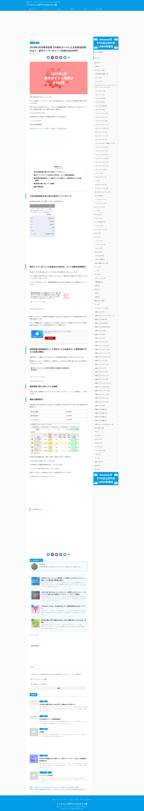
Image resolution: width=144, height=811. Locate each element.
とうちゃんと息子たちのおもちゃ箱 (41, 5)
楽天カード (41, 282)
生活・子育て (99, 9)
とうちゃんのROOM (35, 120)
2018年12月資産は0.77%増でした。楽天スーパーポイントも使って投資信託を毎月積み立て (60, 789)
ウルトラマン (45, 9)
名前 (32, 667)
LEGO (72, 9)
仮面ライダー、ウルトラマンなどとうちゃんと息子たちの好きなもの (72, 806)
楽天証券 (68, 101)
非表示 (60, 166)
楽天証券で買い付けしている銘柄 (44, 183)
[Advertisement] (72, 23)
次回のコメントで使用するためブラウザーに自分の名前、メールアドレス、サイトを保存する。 (57, 674)
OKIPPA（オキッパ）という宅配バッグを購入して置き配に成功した (49, 128)
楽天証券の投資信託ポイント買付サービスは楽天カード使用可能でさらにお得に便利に (58, 179)
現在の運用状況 (39, 187)
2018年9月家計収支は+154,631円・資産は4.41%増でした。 (58, 704)
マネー (85, 9)
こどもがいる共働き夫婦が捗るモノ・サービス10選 (44, 468)
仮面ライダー (32, 9)
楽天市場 (50, 338)
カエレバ (51, 332)
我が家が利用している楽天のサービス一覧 (42, 476)
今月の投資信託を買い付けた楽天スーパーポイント (50, 172)
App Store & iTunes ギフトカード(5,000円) (58, 331)
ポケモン (59, 9)
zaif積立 (41, 732)
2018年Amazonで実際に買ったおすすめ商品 (42, 461)
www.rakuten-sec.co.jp (36, 381)
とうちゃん (46, 97)
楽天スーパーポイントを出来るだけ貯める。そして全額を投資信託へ (55, 175)
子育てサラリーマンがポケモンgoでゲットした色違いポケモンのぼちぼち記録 (56, 787)
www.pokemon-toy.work (37, 309)
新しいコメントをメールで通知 (39, 679)
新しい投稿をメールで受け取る (39, 684)
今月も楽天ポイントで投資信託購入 (50, 719)
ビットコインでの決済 (46, 775)
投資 (36, 635)
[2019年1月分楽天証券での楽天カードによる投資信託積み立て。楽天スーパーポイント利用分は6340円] (60, 57)
